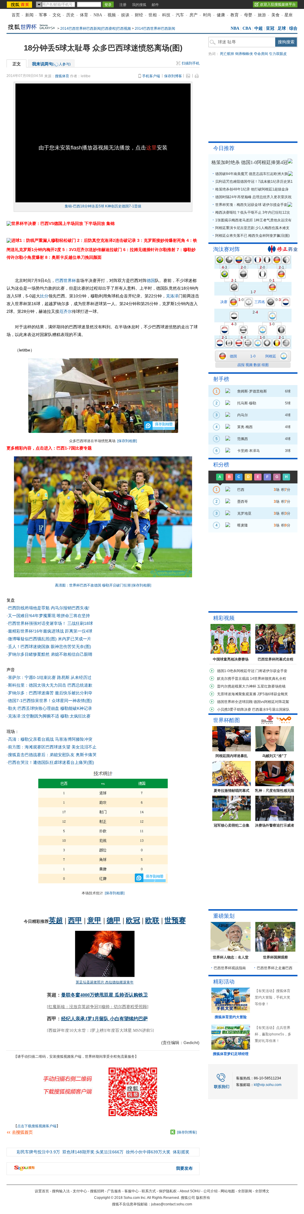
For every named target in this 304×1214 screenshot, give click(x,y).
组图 (265, 365)
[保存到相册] (127, 441)
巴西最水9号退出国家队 (271, 709)
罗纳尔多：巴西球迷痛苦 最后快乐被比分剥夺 (50, 692)
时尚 (207, 15)
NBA (98, 15)
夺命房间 (261, 54)
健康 (221, 15)
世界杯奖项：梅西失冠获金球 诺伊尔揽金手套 (251, 205)
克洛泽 (172, 296)
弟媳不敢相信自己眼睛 (71, 654)
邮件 (155, 5)
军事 (43, 15)
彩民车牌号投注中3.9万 (38, 1152)
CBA (247, 28)
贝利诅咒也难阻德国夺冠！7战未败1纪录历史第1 (254, 181)
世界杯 (70, 280)
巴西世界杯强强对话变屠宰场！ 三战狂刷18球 (50, 623)
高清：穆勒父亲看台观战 (31, 739)
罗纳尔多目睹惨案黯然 (29, 654)
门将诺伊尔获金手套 (271, 671)
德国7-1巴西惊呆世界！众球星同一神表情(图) (50, 700)
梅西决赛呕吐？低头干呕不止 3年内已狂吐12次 (252, 212)
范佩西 (242, 439)
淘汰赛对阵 (226, 249)
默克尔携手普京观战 (233, 679)
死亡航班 (227, 54)
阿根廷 (270, 356)
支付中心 (80, 1191)
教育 (234, 15)
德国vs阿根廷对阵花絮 (271, 702)
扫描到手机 (191, 63)
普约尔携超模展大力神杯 (236, 686)
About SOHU (190, 1191)
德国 (151, 280)
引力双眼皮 (278, 54)
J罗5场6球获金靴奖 (272, 694)
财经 (139, 15)
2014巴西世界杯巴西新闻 (155, 28)
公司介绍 (210, 1191)
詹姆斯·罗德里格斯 (252, 391)
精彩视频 (224, 618)
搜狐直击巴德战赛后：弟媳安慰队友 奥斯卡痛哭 (52, 754)
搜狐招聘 (97, 1191)
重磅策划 (224, 916)
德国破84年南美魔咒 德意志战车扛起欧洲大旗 (251, 174)
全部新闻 (245, 1191)
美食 (275, 15)
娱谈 (125, 15)
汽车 (180, 15)
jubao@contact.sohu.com (171, 1204)
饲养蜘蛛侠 (244, 54)
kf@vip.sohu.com (267, 1085)
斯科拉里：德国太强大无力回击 (37, 685)
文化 (57, 15)
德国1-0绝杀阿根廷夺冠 (235, 671)
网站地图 (228, 1191)
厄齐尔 (65, 311)
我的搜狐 (139, 5)
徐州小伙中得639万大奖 (148, 1152)
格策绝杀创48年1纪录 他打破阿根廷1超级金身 (252, 189)
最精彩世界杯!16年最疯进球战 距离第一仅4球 (50, 631)
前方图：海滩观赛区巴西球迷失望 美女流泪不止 (52, 747)
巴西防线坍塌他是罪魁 (29, 608)
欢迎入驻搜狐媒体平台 (278, 4)
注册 (122, 5)
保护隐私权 (168, 1191)
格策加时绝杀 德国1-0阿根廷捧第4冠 (249, 162)
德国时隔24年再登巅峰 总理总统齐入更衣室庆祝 (253, 197)
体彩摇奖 (181, 1152)
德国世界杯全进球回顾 (235, 702)
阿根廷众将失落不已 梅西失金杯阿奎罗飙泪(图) (252, 236)
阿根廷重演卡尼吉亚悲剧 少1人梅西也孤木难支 (252, 228)
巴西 (59, 280)
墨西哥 (242, 501)
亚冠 (270, 28)
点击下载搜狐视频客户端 (36, 1126)
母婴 (248, 15)
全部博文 (262, 1191)
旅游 (262, 15)
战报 (241, 365)
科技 (166, 15)
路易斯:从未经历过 (74, 677)
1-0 (253, 356)
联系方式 (149, 1191)
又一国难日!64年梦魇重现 (32, 615)
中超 (258, 28)
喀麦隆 (242, 525)
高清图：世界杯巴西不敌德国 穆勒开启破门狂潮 (93, 585)
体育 (84, 15)
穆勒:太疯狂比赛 (75, 716)
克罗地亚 (244, 513)
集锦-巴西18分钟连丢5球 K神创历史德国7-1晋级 (103, 206)
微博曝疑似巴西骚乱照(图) (32, 638)
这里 (151, 148)
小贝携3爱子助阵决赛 (234, 709)
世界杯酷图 (226, 720)
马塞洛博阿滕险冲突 (73, 739)
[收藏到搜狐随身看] (172, 1132)
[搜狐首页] (20, 4)
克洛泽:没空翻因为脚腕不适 (33, 716)
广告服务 (114, 1191)
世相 (152, 15)
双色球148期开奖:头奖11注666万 (93, 1152)
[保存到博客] (187, 1132)
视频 (111, 15)
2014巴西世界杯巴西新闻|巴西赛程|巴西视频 (95, 28)
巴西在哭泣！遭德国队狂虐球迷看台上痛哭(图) (51, 762)
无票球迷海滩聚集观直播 (236, 694)
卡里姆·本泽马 (248, 451)
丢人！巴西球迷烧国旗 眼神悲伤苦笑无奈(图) (49, 646)
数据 (257, 365)
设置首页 (42, 1191)
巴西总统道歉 (79, 685)
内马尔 (242, 415)
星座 (288, 15)
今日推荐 (224, 148)
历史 (70, 15)
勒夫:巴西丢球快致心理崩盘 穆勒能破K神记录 (50, 708)
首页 (16, 15)
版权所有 (203, 1198)
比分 (44, 296)
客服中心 (131, 1191)
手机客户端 (151, 76)
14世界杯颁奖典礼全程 (268, 679)
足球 (282, 28)
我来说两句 (51, 64)
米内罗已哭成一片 (74, 638)
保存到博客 (173, 76)
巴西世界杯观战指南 (230, 968)
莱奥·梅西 (245, 427)
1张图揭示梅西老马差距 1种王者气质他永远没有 (253, 220)
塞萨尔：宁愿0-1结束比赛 (32, 677)
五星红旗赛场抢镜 (271, 686)
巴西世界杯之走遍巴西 (274, 968)
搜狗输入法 (61, 1191)
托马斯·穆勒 (246, 403)
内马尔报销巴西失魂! (70, 608)
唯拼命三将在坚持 (73, 615)
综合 (293, 28)
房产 (193, 15)
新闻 (29, 15)
